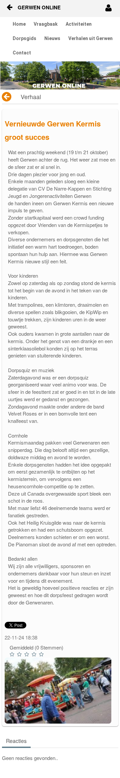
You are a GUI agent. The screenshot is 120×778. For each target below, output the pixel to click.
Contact (22, 52)
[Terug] (7, 96)
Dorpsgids (24, 38)
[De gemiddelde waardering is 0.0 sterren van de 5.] (13, 654)
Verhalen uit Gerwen (90, 38)
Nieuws (52, 38)
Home (19, 24)
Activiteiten (79, 24)
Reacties (16, 740)
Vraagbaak (46, 24)
